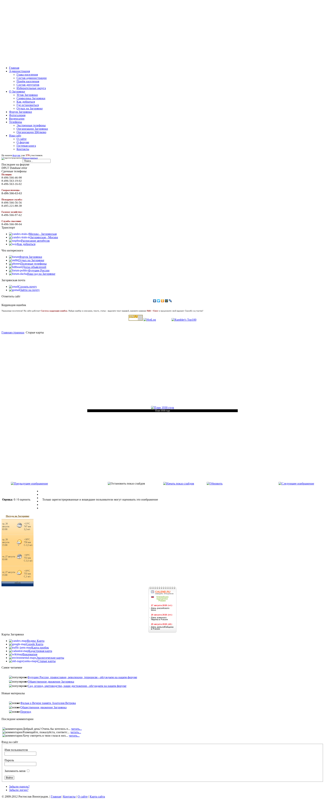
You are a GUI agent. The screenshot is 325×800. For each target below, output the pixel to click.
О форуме (23, 142)
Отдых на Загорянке (30, 108)
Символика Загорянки (31, 98)
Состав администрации (32, 78)
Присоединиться (30, 158)
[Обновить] (214, 483)
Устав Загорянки (27, 94)
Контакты (23, 149)
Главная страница (13, 332)
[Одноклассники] (163, 300)
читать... (76, 728)
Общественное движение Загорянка (51, 681)
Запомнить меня (15, 771)
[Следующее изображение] (296, 483)
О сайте (22, 139)
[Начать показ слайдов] (178, 483)
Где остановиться (28, 105)
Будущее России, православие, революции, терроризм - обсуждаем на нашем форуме (82, 677)
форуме (16, 155)
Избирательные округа (31, 88)
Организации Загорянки (32, 128)
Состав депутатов (28, 84)
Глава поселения (27, 74)
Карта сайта (97, 796)
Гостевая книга (26, 145)
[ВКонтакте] (155, 300)
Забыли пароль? (19, 786)
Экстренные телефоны (31, 125)
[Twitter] (159, 300)
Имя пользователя (16, 749)
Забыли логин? (18, 790)
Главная (56, 796)
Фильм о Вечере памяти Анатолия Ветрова (48, 703)
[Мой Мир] (167, 300)
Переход (25, 711)
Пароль (9, 760)
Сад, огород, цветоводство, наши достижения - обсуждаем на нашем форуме (77, 686)
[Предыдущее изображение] (29, 483)
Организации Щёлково (31, 132)
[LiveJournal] (170, 300)
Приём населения (28, 81)
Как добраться (26, 101)
